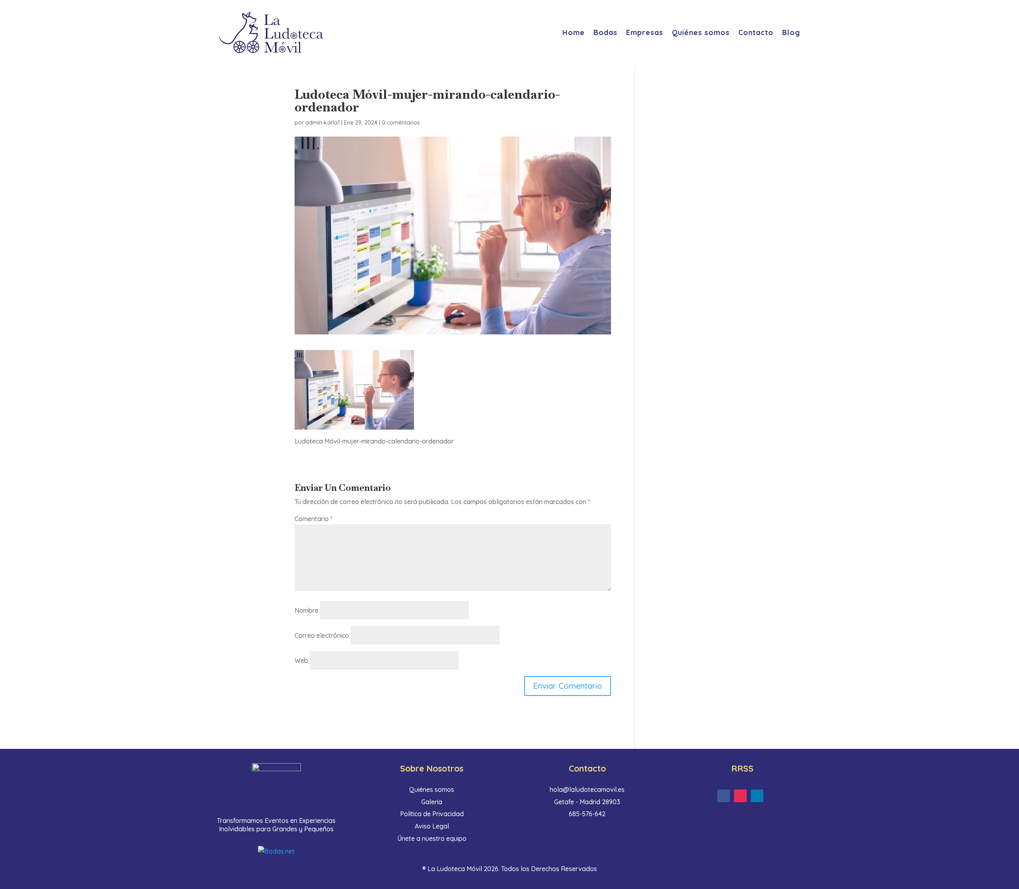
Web (301, 660)
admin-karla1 (322, 122)
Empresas (644, 32)
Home (573, 32)
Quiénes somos (701, 32)
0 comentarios (401, 122)
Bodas (605, 32)
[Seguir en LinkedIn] (757, 795)
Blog (791, 32)
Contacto (755, 32)
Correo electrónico (322, 635)
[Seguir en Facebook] (723, 795)
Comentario (313, 519)
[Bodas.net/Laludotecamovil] (276, 851)
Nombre (306, 610)
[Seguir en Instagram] (740, 795)
